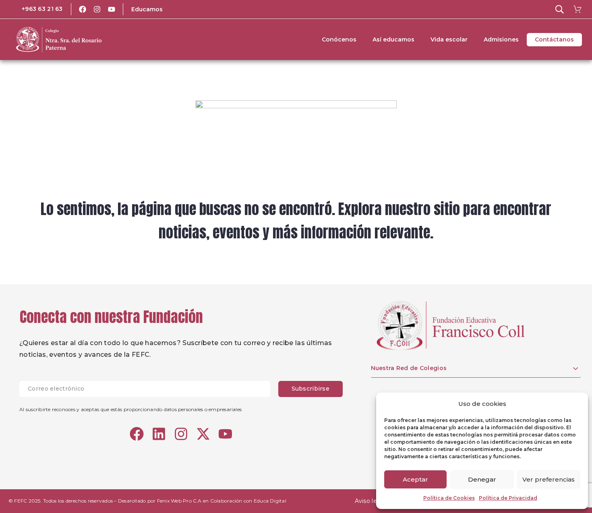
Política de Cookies (449, 498)
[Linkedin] (159, 434)
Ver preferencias (548, 479)
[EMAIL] (148, 389)
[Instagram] (97, 9)
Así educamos (393, 39)
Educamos (147, 9)
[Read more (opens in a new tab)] (36, 9)
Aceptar (415, 479)
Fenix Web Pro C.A (179, 501)
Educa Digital (270, 501)
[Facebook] (82, 9)
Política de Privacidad (508, 498)
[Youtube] (111, 9)
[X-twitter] (203, 434)
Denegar (482, 479)
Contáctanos (554, 39)
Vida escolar (449, 39)
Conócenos (339, 39)
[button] (559, 9)
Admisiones (501, 39)
